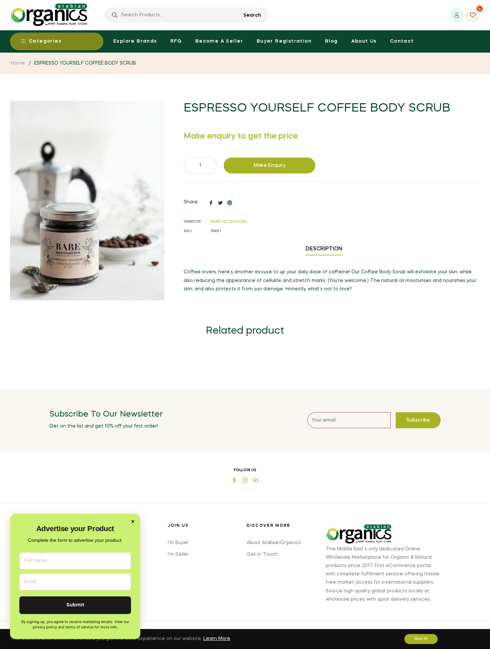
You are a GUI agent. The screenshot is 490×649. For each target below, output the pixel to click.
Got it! (421, 639)
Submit (75, 605)
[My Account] (456, 15)
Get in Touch (262, 554)
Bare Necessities (228, 222)
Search (252, 15)
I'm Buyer (178, 542)
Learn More (216, 638)
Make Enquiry (270, 165)
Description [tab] (324, 249)
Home (18, 63)
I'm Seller (178, 554)
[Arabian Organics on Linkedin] (255, 480)
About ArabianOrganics (274, 542)
